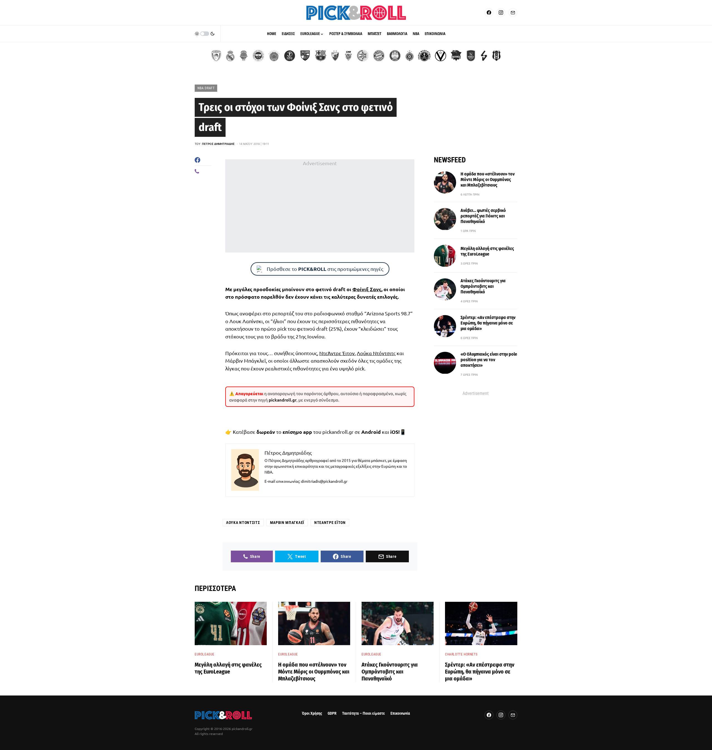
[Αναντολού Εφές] (471, 55)
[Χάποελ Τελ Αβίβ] (289, 55)
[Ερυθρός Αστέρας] (335, 55)
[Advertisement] (319, 206)
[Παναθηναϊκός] (274, 55)
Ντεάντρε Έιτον (330, 522)
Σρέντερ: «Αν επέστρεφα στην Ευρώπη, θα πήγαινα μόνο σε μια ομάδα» (488, 323)
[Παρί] (424, 55)
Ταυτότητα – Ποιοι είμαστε (363, 713)
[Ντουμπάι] (348, 55)
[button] (205, 33)
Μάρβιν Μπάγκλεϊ (287, 522)
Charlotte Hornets (461, 654)
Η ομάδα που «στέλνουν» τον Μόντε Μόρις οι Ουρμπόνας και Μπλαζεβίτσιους (488, 179)
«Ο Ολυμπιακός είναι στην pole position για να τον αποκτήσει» (489, 360)
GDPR (332, 713)
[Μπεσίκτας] (496, 55)
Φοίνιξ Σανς (366, 289)
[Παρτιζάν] (410, 55)
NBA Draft (205, 88)
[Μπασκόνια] (456, 55)
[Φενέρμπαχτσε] (258, 55)
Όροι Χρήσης (312, 713)
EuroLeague (204, 654)
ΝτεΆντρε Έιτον (337, 353)
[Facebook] (488, 12)
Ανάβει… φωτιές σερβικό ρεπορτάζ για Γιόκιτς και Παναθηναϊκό (483, 216)
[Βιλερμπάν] (484, 55)
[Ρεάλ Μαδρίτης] (230, 55)
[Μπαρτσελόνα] (320, 55)
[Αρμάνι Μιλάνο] (394, 55)
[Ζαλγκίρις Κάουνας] (305, 55)
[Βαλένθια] (243, 55)
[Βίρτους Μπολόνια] (440, 55)
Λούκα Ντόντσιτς (376, 353)
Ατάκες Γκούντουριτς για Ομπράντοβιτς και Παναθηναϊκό (483, 286)
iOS (394, 432)
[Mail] (512, 12)
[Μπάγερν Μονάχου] (378, 55)
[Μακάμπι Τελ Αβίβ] (362, 55)
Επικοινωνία (400, 713)
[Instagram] (500, 12)
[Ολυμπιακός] (216, 55)
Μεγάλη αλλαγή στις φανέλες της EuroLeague (487, 251)
